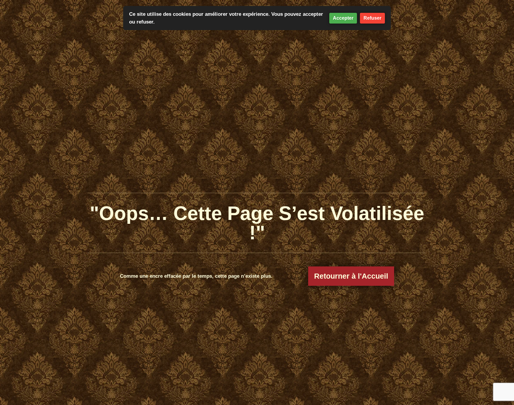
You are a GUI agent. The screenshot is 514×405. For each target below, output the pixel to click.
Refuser (372, 18)
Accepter (343, 18)
